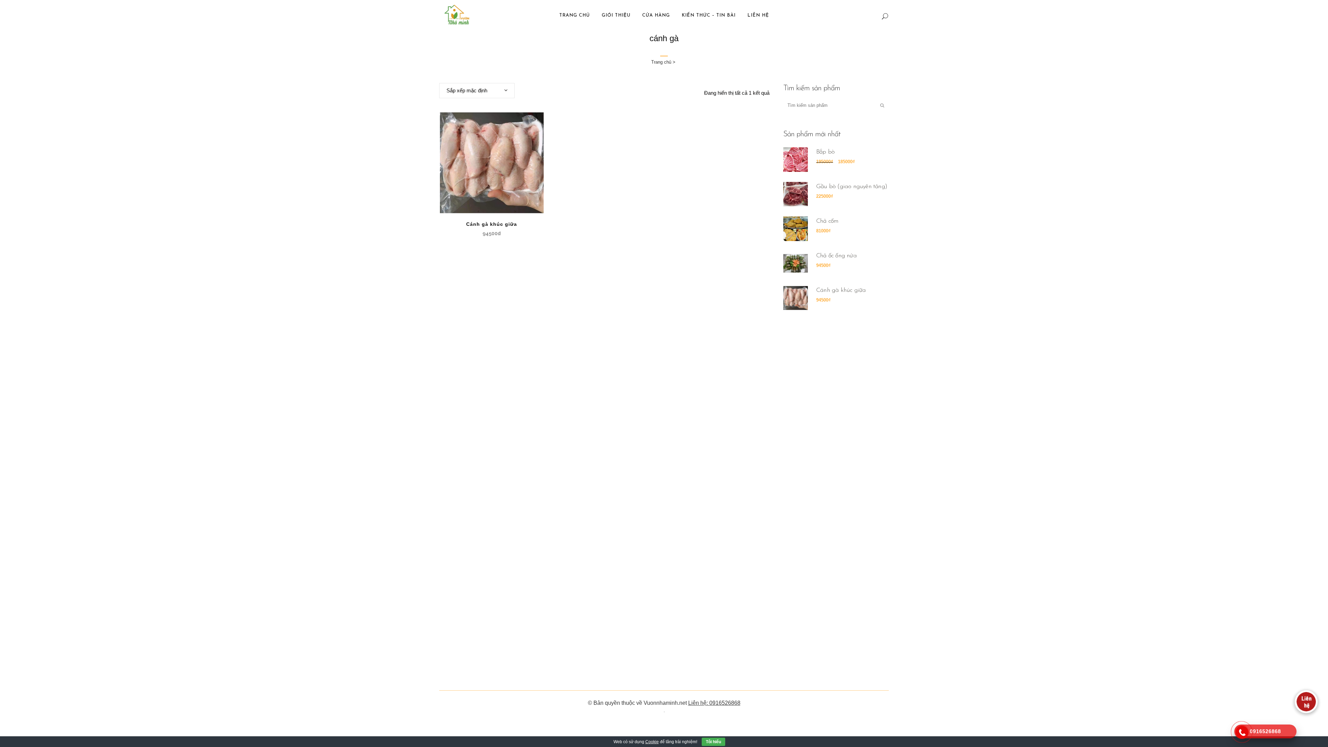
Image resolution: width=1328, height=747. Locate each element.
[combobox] (477, 90)
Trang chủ (661, 62)
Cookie (652, 741)
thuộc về (631, 703)
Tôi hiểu (713, 741)
